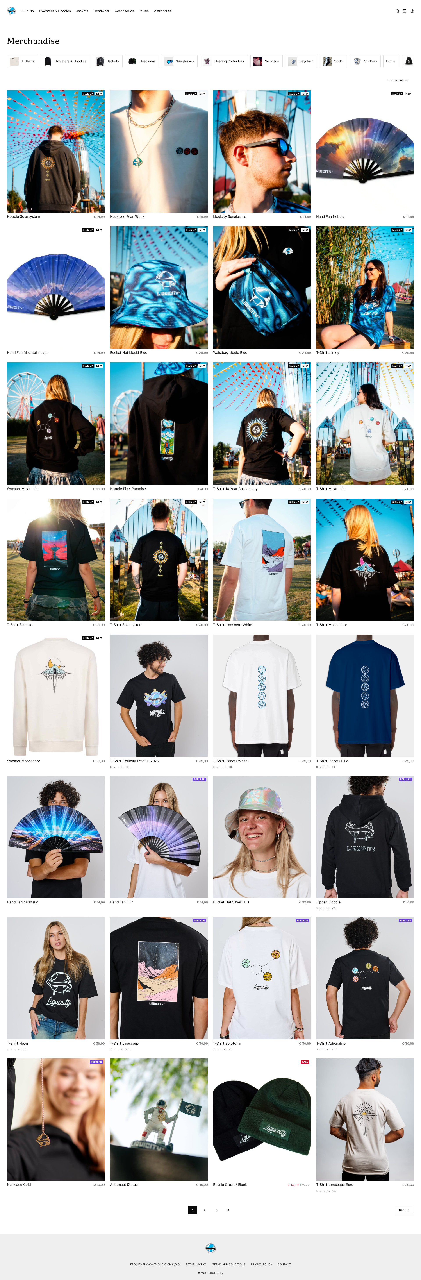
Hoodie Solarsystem (23, 216)
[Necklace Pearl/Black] (159, 151)
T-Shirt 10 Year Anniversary (235, 488)
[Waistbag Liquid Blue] (262, 287)
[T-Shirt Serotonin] (262, 978)
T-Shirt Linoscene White (232, 624)
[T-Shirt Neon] (56, 978)
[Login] (412, 11)
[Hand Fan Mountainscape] (56, 287)
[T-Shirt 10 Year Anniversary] (262, 423)
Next (402, 1210)
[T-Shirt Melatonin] (365, 423)
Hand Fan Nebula (330, 216)
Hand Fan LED (121, 902)
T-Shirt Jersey (327, 352)
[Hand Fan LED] (159, 837)
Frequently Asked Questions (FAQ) (155, 1264)
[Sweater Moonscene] (56, 696)
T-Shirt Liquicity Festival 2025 (134, 761)
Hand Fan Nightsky (22, 902)
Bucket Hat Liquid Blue (128, 352)
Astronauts (162, 11)
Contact (284, 1264)
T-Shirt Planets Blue (332, 761)
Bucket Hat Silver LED (231, 902)
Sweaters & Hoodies (55, 11)
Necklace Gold (19, 1184)
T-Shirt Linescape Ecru (334, 1184)
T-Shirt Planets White (230, 761)
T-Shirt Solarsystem (126, 624)
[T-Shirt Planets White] (262, 696)
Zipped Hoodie (328, 902)
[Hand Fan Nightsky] (56, 837)
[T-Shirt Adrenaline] (365, 978)
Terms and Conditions (228, 1264)
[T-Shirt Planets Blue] (365, 696)
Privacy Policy (261, 1264)
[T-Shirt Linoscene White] (262, 560)
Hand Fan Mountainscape (27, 352)
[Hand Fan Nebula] (365, 151)
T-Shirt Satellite (19, 624)
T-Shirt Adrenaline (331, 1043)
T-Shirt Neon (17, 1043)
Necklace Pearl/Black (127, 216)
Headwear (101, 11)
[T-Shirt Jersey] (365, 287)
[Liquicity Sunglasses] (262, 151)
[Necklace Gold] (56, 1119)
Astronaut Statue (123, 1184)
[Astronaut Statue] (159, 1119)
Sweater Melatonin (22, 488)
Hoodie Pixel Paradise (128, 488)
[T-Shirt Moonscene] (365, 560)
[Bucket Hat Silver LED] (262, 837)
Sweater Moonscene (23, 761)
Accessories (124, 11)
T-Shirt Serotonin (227, 1043)
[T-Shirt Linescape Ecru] (365, 1119)
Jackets (82, 11)
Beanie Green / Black (230, 1184)
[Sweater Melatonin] (56, 423)
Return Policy (196, 1264)
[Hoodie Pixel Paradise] (159, 423)
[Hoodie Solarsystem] (56, 151)
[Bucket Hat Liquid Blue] (159, 287)
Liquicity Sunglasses (229, 216)
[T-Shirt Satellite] (56, 560)
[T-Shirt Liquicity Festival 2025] (159, 696)
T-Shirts (27, 11)
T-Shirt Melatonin (330, 488)
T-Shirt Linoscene (124, 1043)
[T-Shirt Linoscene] (159, 978)
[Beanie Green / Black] (262, 1119)
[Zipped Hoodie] (365, 837)
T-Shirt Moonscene (331, 624)
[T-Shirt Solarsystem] (159, 560)
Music (144, 11)
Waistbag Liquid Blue (230, 352)
